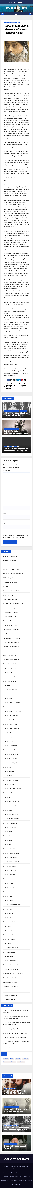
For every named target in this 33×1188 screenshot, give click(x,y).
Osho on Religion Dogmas (11, 862)
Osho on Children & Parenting (12, 711)
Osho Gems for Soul (9, 681)
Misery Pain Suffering (9, 651)
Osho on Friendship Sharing (11, 763)
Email (5, 513)
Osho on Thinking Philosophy (12, 905)
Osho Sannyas (7, 930)
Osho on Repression (9, 866)
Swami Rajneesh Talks (10, 978)
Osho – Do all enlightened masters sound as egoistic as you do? (16, 450)
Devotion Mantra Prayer (10, 625)
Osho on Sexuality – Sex (10, 879)
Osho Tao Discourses (9, 952)
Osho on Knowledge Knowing (12, 788)
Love (16, 1176)
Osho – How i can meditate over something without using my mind (16, 1129)
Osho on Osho (23, 411)
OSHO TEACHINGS (16, 8)
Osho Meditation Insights (10, 690)
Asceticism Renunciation (10, 582)
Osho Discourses (8, 672)
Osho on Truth (7, 909)
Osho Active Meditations (10, 664)
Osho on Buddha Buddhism (11, 702)
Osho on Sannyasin (9, 874)
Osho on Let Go (8, 793)
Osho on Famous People (10, 754)
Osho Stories (7, 943)
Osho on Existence (8, 741)
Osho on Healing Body (10, 776)
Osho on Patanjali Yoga (10, 849)
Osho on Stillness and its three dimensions (16, 1048)
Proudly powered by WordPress (11, 1166)
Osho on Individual (8, 784)
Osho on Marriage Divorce (11, 814)
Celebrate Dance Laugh (10, 612)
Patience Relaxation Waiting (11, 965)
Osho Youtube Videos (9, 960)
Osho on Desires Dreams (10, 724)
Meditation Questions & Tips (11, 647)
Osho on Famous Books (10, 750)
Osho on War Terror (9, 913)
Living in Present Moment (11, 642)
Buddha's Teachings (9, 608)
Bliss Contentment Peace (10, 599)
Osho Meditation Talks (10, 694)
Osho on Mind (7, 831)
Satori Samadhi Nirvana (10, 969)
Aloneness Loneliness (9, 565)
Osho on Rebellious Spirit (11, 853)
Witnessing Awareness (10, 995)
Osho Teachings (8, 956)
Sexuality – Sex (26, 1176)
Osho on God (7, 767)
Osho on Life (7, 797)
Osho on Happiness (9, 771)
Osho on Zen (7, 917)
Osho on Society (8, 892)
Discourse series (13, 1180)
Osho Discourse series (10, 668)
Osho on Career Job (9, 707)
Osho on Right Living (9, 870)
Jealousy (17, 1058)
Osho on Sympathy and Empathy (13, 1029)
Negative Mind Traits (9, 655)
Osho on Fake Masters (10, 745)
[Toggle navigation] (16, 14)
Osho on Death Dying (9, 720)
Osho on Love (7, 810)
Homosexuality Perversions (11, 638)
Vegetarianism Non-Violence (11, 991)
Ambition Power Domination (11, 569)
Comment (6, 471)
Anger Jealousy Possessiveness (13, 573)
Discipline (5, 1058)
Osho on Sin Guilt (8, 887)
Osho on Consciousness (10, 715)
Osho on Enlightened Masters (12, 22)
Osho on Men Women (9, 827)
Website (5, 523)
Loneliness (6, 1061)
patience (13, 1061)
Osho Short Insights (9, 939)
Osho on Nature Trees (10, 840)
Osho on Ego (7, 733)
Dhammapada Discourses (11, 629)
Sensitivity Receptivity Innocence (13, 973)
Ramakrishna (21, 1061)
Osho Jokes (6, 685)
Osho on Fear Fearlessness (11, 758)
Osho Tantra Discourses (10, 948)
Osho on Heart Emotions (10, 780)
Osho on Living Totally (10, 806)
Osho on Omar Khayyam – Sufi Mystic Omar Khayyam (10, 386)
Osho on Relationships (10, 857)
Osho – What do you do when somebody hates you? (15, 1093)
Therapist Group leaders (10, 986)
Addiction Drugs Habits (10, 561)
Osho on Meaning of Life (10, 823)
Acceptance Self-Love (10, 556)
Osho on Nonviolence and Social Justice (15, 1033)
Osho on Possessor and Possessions (14, 1037)
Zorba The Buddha (9, 999)
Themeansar (16, 1168)
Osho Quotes (7, 926)
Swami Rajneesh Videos (10, 982)
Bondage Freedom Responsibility (13, 604)
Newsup (26, 1166)
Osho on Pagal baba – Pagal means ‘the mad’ (22, 385)
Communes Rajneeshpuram (11, 621)
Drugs (12, 1058)
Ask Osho (6, 586)
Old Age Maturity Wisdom (11, 659)
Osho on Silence (8, 883)
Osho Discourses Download (11, 677)
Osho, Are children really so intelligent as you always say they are (15, 1111)
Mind (20, 1176)
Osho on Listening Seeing (11, 801)
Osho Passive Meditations (11, 922)
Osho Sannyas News (9, 935)
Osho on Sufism (8, 896)
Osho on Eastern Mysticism (11, 728)
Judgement (25, 1058)
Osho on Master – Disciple (11, 819)
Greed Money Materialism (11, 634)
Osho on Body (7, 698)
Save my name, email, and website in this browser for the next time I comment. (15, 536)
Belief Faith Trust (8, 595)
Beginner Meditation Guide (11, 591)
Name (5, 504)
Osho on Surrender (9, 900)
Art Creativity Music (9, 578)
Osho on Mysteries (9, 836)
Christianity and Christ (9, 616)
